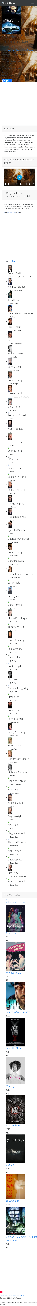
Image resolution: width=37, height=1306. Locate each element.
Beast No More (14, 1048)
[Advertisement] (18, 103)
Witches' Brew (13, 972)
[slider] (11, 184)
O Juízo (10, 1164)
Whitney (10, 1086)
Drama (9, 50)
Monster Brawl (13, 1125)
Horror (14, 50)
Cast (6, 261)
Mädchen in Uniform (17, 902)
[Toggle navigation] (32, 3)
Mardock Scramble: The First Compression (21, 1238)
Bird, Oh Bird (13, 1200)
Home (2, 1296)
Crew (13, 261)
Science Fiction (21, 50)
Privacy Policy (14, 1296)
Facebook (7, 1296)
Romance (30, 50)
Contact (21, 1296)
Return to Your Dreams (18, 1012)
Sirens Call (11, 933)
